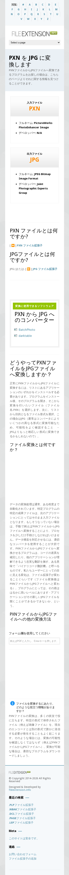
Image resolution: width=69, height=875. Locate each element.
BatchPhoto (27, 330)
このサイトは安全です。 (24, 838)
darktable (25, 336)
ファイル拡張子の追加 (22, 858)
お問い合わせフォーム (22, 854)
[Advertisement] (39, 211)
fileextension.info (20, 790)
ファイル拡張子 (21, 805)
